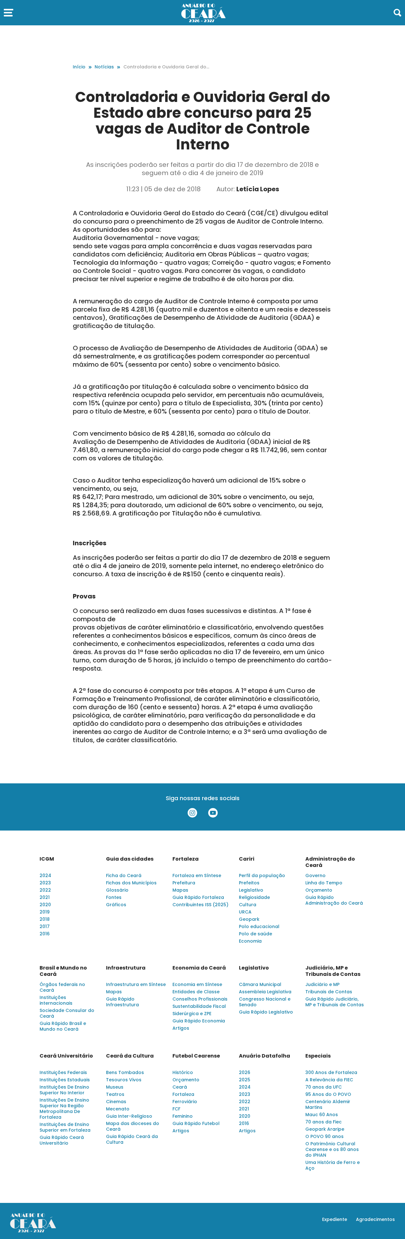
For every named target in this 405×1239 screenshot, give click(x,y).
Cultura (247, 904)
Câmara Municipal (260, 984)
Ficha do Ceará (123, 875)
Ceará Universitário (66, 1056)
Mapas (180, 890)
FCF (176, 1109)
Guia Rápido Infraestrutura (122, 1002)
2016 (45, 934)
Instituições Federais (63, 1072)
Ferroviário (184, 1101)
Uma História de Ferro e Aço (332, 1165)
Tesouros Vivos (123, 1080)
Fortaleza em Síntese (196, 875)
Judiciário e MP (322, 984)
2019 (45, 912)
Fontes (114, 897)
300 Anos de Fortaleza (331, 1072)
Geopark (249, 919)
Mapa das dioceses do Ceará (132, 1126)
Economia (250, 941)
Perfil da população (262, 875)
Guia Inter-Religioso (129, 1116)
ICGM (47, 859)
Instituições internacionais (56, 1000)
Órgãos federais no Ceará (62, 987)
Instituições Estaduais (65, 1080)
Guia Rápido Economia (198, 1021)
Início (79, 67)
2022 (45, 890)
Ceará (179, 1087)
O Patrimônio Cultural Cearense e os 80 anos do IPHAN (332, 1149)
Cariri (246, 859)
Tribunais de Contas (328, 992)
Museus (114, 1087)
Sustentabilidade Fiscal (199, 1006)
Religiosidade (254, 897)
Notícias (104, 67)
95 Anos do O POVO (328, 1094)
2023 (45, 883)
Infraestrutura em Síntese (136, 984)
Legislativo (251, 890)
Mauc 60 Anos (321, 1114)
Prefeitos (249, 883)
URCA (245, 912)
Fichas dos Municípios (131, 883)
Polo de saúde (255, 934)
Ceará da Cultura (130, 1056)
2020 (45, 904)
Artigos (180, 1028)
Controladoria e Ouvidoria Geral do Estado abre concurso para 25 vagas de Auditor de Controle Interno (166, 67)
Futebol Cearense (196, 1056)
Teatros (115, 1094)
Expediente (334, 1219)
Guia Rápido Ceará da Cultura (132, 1139)
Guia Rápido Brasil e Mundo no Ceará (63, 1026)
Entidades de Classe (196, 992)
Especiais (318, 1056)
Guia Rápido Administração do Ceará (334, 900)
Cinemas (116, 1101)
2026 (244, 1072)
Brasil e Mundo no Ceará (63, 971)
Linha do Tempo (323, 883)
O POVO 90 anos (324, 1136)
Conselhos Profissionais (199, 999)
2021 (45, 897)
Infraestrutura (126, 968)
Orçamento (318, 890)
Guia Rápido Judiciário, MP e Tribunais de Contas (334, 1002)
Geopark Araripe (324, 1129)
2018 (45, 919)
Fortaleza (185, 859)
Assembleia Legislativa (265, 992)
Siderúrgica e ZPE (191, 1013)
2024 (45, 875)
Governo (315, 875)
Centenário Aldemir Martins (327, 1104)
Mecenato (117, 1109)
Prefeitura (183, 883)
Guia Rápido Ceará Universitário (62, 1140)
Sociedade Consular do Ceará (67, 1013)
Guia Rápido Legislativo (266, 1012)
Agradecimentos (375, 1219)
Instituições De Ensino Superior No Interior (64, 1090)
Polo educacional (259, 926)
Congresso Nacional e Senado (264, 1002)
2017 (45, 926)
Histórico (182, 1072)
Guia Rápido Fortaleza (198, 897)
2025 (244, 1080)
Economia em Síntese (197, 984)
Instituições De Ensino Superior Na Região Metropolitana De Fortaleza (64, 1108)
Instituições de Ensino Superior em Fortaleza (65, 1127)
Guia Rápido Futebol (196, 1123)
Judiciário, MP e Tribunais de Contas (332, 971)
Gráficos (116, 904)
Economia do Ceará (199, 968)
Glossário (117, 890)
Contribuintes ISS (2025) (200, 904)
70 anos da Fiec (323, 1122)
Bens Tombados (125, 1072)
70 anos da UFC (323, 1087)
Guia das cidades (129, 859)
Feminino (182, 1116)
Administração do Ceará (330, 862)
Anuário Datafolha (264, 1056)
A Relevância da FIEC (329, 1080)
